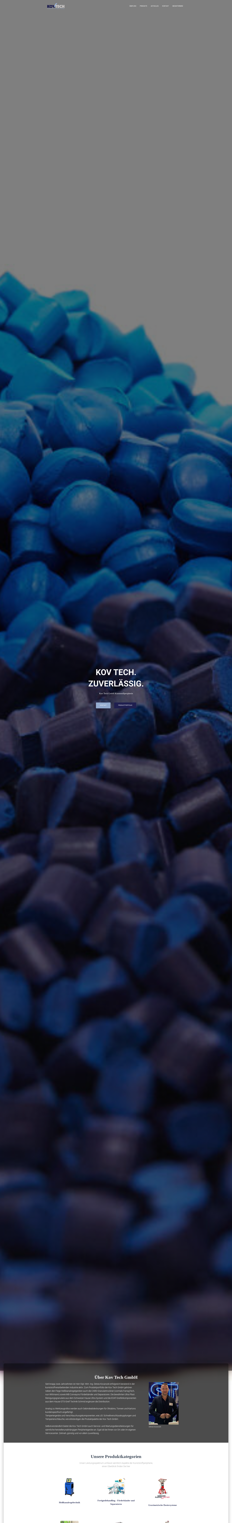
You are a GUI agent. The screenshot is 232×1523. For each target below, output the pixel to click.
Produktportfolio (125, 705)
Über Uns (132, 6)
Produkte (143, 6)
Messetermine (177, 6)
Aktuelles (155, 6)
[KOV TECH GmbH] (55, 6)
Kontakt (165, 6)
